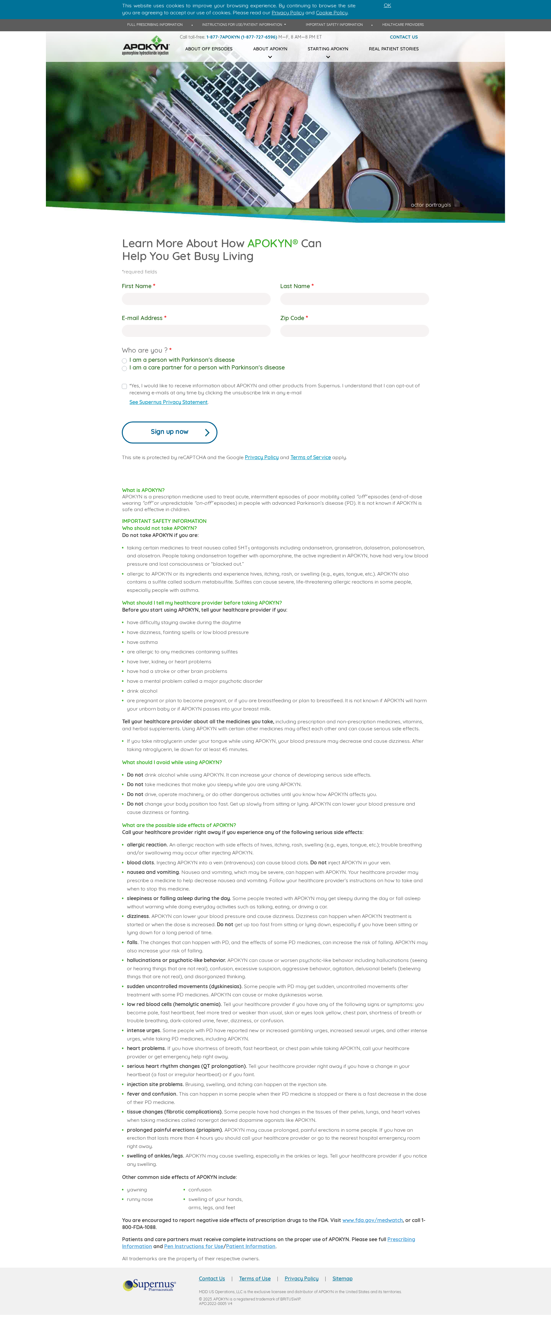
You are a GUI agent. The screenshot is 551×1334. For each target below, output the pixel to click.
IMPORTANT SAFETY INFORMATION (334, 25)
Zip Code (292, 319)
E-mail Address (142, 319)
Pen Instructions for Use (193, 1246)
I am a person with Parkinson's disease (182, 360)
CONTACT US (404, 37)
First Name (136, 287)
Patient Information (251, 1246)
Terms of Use (255, 1279)
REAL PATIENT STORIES (394, 49)
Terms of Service (310, 457)
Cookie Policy (332, 13)
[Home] (146, 45)
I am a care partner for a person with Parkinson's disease (207, 368)
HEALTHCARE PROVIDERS (403, 25)
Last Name (295, 287)
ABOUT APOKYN (270, 49)
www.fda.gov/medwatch (372, 1220)
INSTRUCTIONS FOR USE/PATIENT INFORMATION (242, 25)
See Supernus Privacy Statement (168, 402)
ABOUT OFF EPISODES (208, 49)
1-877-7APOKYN (223, 37)
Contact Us (212, 1279)
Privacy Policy (262, 457)
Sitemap (343, 1279)
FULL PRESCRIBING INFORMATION (155, 25)
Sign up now (169, 432)
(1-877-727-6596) (259, 37)
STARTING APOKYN (328, 49)
